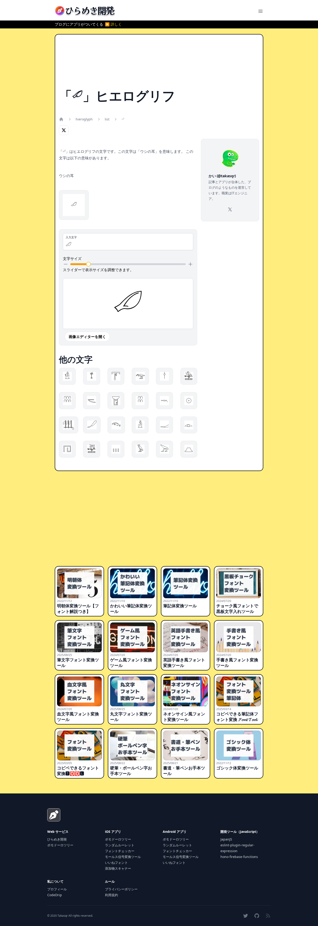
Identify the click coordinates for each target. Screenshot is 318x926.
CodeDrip (54, 895)
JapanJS (226, 839)
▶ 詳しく (113, 24)
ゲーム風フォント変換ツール (131, 662)
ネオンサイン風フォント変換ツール (184, 716)
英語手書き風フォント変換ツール (184, 662)
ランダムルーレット (119, 845)
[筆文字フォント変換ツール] (79, 637)
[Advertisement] (159, 63)
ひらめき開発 (57, 839)
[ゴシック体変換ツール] (238, 745)
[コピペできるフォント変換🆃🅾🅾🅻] (79, 745)
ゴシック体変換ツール (237, 768)
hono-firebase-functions (239, 856)
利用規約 (111, 895)
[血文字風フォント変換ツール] (79, 691)
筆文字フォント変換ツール (78, 662)
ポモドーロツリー (60, 845)
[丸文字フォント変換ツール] (132, 691)
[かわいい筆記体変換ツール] (132, 583)
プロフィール (57, 889)
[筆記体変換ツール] (185, 583)
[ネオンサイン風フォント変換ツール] (185, 691)
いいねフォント (116, 862)
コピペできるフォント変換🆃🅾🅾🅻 (78, 770)
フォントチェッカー (119, 851)
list (107, 119)
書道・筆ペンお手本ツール (184, 770)
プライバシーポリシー (121, 889)
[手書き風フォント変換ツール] (238, 637)
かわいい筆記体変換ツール (131, 608)
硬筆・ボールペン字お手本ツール (131, 770)
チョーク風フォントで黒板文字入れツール (237, 608)
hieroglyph (84, 119)
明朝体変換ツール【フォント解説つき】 (78, 608)
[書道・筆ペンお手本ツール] (185, 745)
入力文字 (71, 237)
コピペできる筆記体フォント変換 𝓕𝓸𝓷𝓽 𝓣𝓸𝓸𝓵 (237, 716)
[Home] (61, 119)
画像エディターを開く (87, 336)
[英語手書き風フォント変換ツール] (185, 637)
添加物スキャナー (118, 868)
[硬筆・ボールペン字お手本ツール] (132, 745)
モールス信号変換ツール (123, 856)
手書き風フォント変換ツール (237, 662)
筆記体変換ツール (180, 605)
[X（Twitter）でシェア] (63, 130)
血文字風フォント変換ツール (78, 716)
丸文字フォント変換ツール (131, 716)
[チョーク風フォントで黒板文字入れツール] (238, 583)
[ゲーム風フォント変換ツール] (132, 637)
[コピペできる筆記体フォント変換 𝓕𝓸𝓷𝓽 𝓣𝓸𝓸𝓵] (238, 691)
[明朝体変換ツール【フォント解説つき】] (79, 583)
